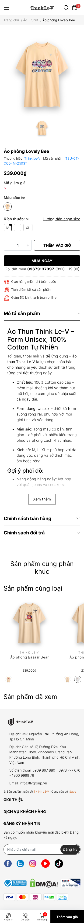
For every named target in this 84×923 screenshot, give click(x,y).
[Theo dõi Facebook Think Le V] (8, 863)
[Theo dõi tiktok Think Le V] (59, 863)
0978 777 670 (69, 770)
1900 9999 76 (23, 775)
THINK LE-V (41, 791)
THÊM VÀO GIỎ (57, 245)
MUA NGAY (42, 260)
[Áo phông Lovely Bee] (42, 74)
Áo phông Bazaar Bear (29, 657)
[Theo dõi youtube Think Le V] (45, 863)
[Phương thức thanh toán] (36, 897)
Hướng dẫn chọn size (61, 219)
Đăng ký (70, 849)
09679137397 (40, 269)
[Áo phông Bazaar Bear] (29, 623)
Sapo (72, 791)
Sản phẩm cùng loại (33, 588)
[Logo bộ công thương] (42, 882)
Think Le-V (32, 158)
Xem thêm (42, 499)
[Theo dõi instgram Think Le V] (32, 863)
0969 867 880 (43, 770)
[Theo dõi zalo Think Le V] (20, 863)
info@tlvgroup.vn (33, 783)
